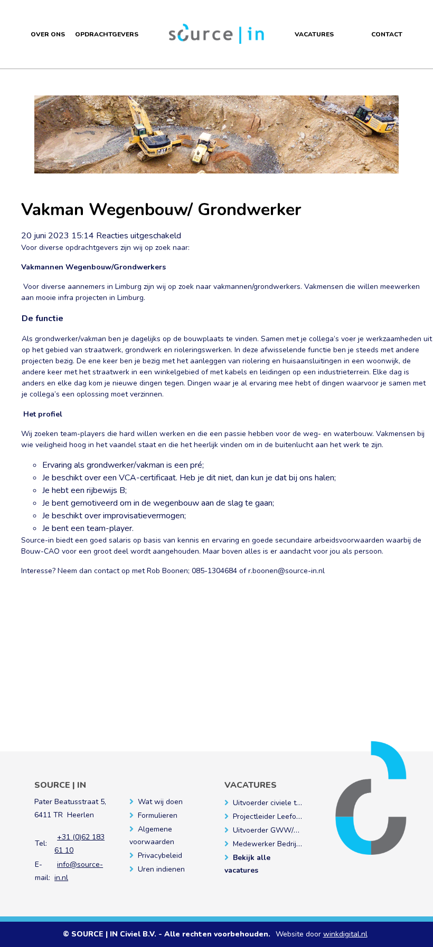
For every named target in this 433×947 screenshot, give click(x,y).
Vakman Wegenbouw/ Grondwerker (161, 209)
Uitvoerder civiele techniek (277, 803)
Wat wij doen (160, 802)
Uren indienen (161, 869)
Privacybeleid (160, 856)
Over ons (48, 34)
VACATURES (314, 34)
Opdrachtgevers (106, 34)
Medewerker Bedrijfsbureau (279, 844)
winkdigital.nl (345, 934)
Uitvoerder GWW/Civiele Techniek (290, 830)
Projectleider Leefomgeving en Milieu (294, 816)
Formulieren (157, 815)
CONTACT (386, 34)
